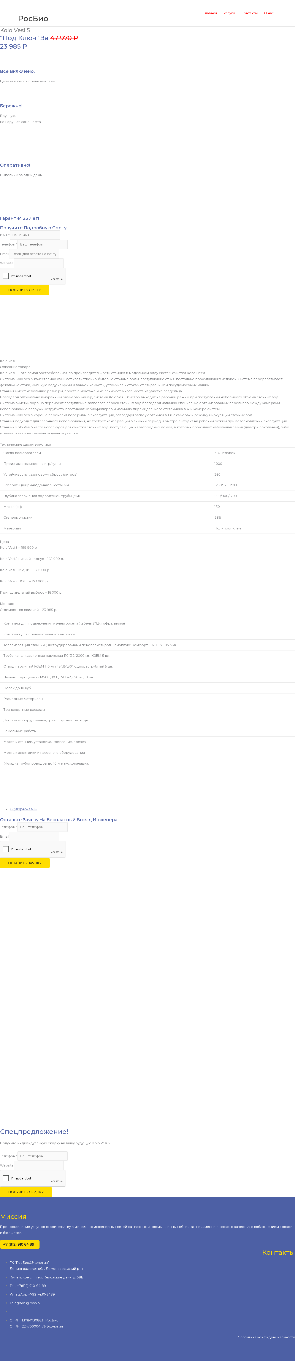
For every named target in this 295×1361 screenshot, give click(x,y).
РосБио (33, 18)
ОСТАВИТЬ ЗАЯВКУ (24, 863)
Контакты (249, 13)
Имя (5, 235)
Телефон (8, 244)
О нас (269, 13)
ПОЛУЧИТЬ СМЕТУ (24, 290)
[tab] (147, 367)
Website (7, 263)
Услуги (229, 13)
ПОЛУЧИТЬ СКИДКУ (26, 1192)
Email (4, 254)
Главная (210, 13)
